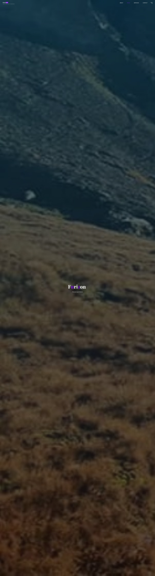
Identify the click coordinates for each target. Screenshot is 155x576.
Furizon (5, 2)
